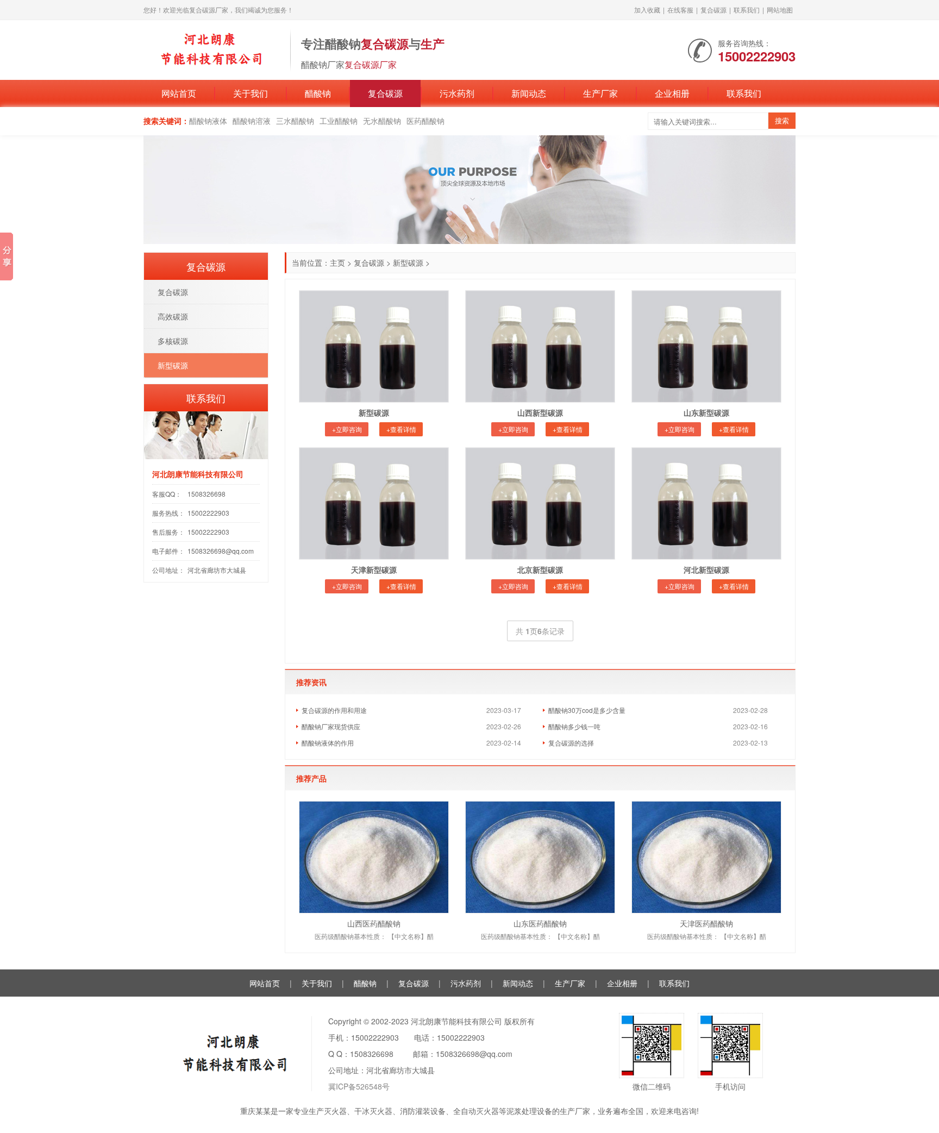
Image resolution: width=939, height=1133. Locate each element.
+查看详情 (401, 429)
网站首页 (178, 93)
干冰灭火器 (373, 1110)
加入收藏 (647, 9)
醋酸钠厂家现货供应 (331, 726)
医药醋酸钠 (425, 120)
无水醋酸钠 (382, 120)
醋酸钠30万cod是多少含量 (586, 710)
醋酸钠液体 (208, 120)
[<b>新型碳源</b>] (374, 346)
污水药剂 (457, 93)
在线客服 (680, 9)
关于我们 (250, 93)
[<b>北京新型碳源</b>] (540, 503)
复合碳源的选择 (571, 742)
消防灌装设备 (423, 1110)
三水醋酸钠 (295, 120)
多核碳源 (173, 340)
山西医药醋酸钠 (373, 923)
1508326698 (206, 493)
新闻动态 (528, 93)
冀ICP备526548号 (359, 1086)
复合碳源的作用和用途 (334, 710)
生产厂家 (600, 93)
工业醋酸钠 (339, 120)
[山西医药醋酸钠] (374, 857)
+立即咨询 (347, 429)
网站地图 (780, 9)
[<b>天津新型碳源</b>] (374, 503)
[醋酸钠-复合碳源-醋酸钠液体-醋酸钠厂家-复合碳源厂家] (211, 48)
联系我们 (747, 9)
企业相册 (672, 93)
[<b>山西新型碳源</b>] (540, 346)
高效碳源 (173, 316)
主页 (337, 262)
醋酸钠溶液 (252, 120)
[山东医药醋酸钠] (540, 857)
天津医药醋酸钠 (706, 923)
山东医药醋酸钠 (540, 923)
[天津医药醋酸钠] (706, 857)
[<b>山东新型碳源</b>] (706, 346)
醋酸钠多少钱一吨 (574, 726)
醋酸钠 (318, 93)
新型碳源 (408, 262)
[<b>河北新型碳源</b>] (706, 503)
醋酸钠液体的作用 (328, 742)
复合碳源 (713, 9)
